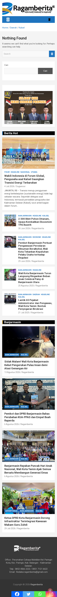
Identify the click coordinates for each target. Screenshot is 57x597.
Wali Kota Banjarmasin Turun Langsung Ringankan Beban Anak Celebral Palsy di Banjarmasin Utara (34, 278)
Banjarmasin (25, 216)
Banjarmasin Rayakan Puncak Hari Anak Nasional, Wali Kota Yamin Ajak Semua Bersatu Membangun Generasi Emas (28, 469)
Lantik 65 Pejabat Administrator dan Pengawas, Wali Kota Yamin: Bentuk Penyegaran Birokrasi (35, 304)
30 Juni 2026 (24, 228)
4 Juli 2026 (9, 186)
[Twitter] (28, 594)
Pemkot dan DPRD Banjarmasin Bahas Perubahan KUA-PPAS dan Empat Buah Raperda (27, 417)
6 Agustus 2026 (11, 424)
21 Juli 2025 (23, 312)
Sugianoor (21, 186)
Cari (6, 65)
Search (52, 54)
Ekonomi (37, 237)
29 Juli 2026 (9, 528)
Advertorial (11, 511)
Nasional (25, 172)
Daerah (36, 294)
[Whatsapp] (40, 594)
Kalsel (45, 216)
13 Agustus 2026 (12, 372)
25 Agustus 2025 (26, 285)
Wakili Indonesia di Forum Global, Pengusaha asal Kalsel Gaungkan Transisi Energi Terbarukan (24, 179)
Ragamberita (38, 228)
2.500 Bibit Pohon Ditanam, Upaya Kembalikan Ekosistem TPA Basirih (35, 221)
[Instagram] (51, 594)
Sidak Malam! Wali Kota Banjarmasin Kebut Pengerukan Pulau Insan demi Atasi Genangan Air (26, 365)
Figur (7, 172)
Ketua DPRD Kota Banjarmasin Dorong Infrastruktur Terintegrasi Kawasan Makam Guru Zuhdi (27, 521)
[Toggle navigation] (8, 19)
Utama (34, 172)
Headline (15, 172)
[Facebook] (17, 594)
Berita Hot (11, 133)
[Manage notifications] (50, 590)
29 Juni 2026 (24, 261)
